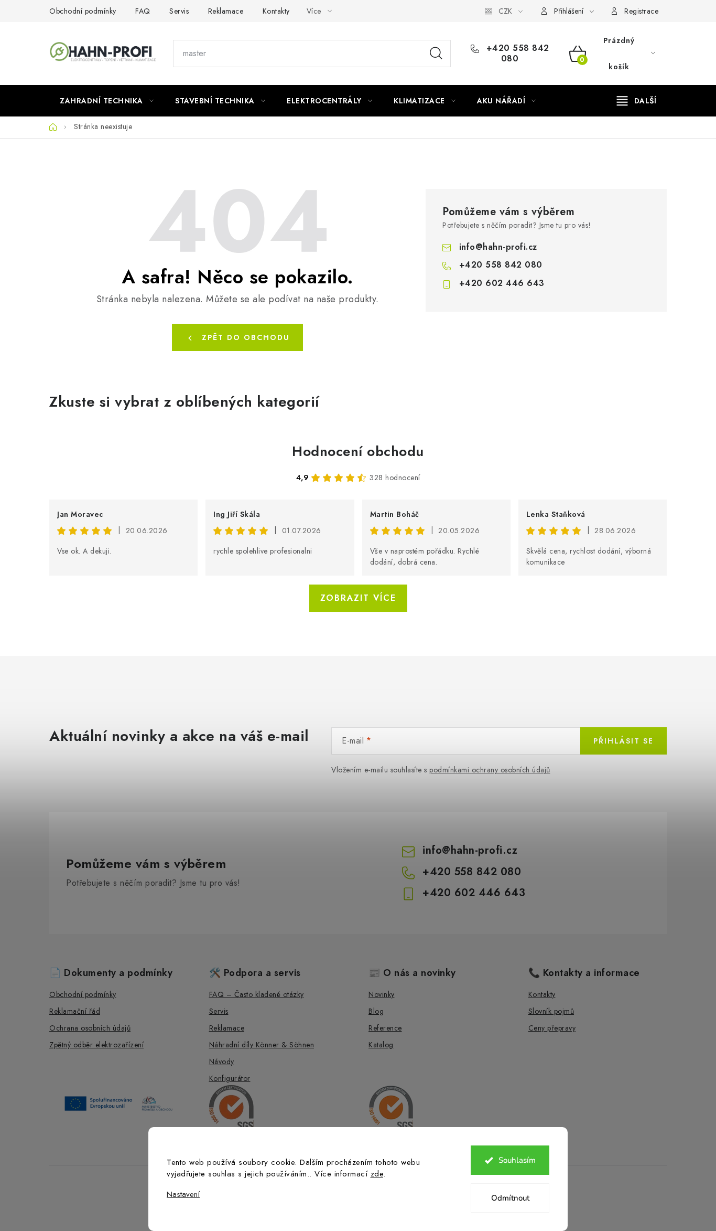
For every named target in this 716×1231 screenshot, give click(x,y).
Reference (385, 1028)
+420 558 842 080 (516, 53)
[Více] (636, 100)
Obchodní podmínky (82, 11)
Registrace (641, 11)
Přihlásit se (623, 741)
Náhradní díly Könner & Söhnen (261, 1044)
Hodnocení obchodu (358, 451)
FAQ (142, 11)
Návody (221, 1061)
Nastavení (183, 1194)
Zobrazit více (358, 598)
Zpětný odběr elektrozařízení (96, 1044)
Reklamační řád (74, 1011)
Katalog (381, 1044)
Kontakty (276, 11)
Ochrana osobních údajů (90, 1028)
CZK (505, 11)
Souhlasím (517, 1160)
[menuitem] (106, 100)
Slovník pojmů (551, 1011)
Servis (179, 11)
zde (377, 1174)
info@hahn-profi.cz (498, 247)
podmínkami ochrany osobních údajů (489, 770)
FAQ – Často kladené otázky (256, 994)
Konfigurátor (230, 1078)
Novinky (381, 994)
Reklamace (226, 11)
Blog (376, 1011)
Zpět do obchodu (246, 337)
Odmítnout (510, 1198)
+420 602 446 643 (502, 283)
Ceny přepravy (552, 1028)
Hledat (436, 53)
